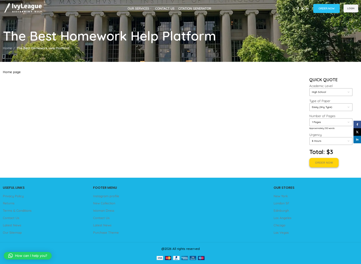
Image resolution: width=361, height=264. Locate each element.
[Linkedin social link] (307, 8)
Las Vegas (281, 232)
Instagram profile (106, 196)
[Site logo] (22, 8)
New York (281, 196)
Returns (8, 203)
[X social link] (302, 8)
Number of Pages (322, 116)
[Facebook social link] (298, 8)
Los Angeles (282, 218)
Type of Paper (319, 101)
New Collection (104, 203)
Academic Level (321, 86)
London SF (281, 203)
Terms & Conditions (17, 210)
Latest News (12, 225)
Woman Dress (103, 210)
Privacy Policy (13, 196)
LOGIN (350, 8)
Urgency (315, 135)
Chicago (279, 225)
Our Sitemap (12, 232)
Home (7, 48)
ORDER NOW (326, 8)
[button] (28, 255)
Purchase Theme (106, 232)
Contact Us (11, 218)
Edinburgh (281, 210)
